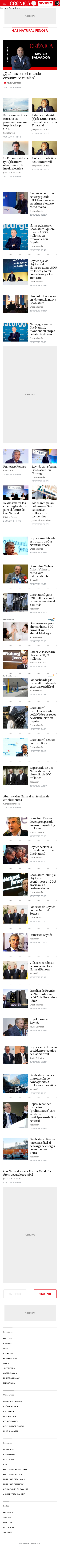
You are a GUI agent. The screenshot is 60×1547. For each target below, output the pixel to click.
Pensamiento (10, 1358)
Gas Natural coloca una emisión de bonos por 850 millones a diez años (43, 1080)
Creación (8, 1353)
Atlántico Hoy (10, 1421)
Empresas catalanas (14, 1479)
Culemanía (8, 1411)
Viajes (6, 1363)
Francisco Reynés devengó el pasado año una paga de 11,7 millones (42, 823)
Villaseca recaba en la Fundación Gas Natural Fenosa (42, 966)
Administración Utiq (14, 1494)
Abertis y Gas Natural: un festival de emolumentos (26, 798)
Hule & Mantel (10, 1431)
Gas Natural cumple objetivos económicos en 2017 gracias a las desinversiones (43, 881)
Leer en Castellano (10, 8)
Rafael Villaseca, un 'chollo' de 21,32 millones (42, 655)
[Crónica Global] (20, 3)
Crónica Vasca (10, 1406)
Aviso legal (9, 1454)
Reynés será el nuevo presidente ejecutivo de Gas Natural (43, 1051)
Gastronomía (10, 1373)
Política (7, 1338)
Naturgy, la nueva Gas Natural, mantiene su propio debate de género (42, 329)
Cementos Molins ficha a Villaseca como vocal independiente (41, 571)
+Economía (9, 1368)
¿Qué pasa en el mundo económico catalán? (22, 76)
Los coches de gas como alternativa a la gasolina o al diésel (43, 683)
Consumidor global (13, 1426)
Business (7, 1343)
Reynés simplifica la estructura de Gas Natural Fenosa (43, 542)
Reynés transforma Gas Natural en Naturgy (44, 470)
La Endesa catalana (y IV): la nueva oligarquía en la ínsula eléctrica (15, 163)
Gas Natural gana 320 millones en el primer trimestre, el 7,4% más (42, 600)
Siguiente (45, 1294)
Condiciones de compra (15, 1489)
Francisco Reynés (14, 466)
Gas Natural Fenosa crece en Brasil (42, 741)
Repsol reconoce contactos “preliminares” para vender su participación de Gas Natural (43, 1112)
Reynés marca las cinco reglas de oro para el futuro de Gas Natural (15, 508)
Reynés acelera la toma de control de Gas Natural (42, 850)
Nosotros (8, 1449)
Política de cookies (13, 1474)
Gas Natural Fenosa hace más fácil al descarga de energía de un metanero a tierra (42, 1146)
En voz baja (9, 1383)
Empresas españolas (13, 1484)
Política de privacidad (15, 1469)
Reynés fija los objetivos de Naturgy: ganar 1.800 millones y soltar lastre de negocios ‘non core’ (43, 269)
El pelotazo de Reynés (39, 1021)
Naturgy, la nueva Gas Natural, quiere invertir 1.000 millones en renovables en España (42, 234)
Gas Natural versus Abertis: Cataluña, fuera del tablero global (27, 1173)
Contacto (8, 1459)
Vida (5, 1348)
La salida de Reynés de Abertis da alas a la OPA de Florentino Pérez (43, 996)
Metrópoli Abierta (13, 1401)
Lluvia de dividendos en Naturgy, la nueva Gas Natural (43, 300)
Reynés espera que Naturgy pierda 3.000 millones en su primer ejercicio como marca (42, 200)
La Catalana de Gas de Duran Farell (44, 160)
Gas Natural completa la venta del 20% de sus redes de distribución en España (43, 714)
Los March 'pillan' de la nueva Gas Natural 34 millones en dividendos (43, 509)
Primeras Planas (11, 1378)
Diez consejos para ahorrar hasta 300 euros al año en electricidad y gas (42, 628)
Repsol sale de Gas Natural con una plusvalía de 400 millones (41, 773)
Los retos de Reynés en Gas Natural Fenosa (42, 910)
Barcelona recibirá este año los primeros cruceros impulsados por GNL (15, 122)
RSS (5, 1464)
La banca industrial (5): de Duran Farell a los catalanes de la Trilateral (44, 120)
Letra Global (10, 1416)
